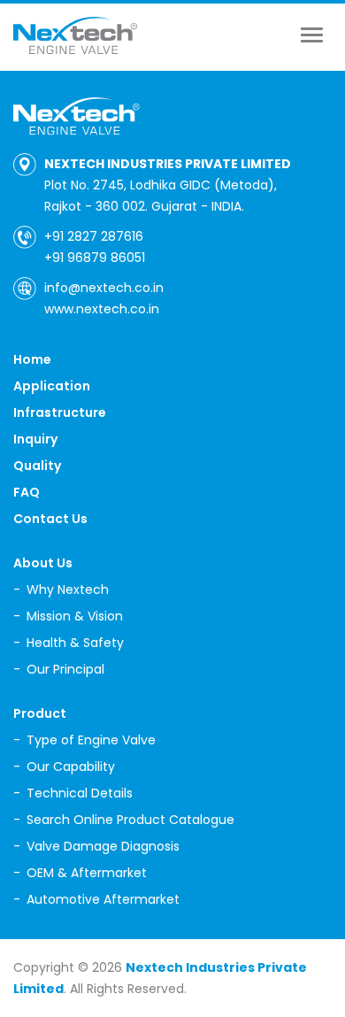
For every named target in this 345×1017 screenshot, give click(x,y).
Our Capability (71, 766)
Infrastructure (59, 412)
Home (32, 359)
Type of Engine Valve (91, 740)
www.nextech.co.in (101, 309)
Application (51, 386)
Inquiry (35, 439)
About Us (43, 563)
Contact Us (50, 519)
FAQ (26, 492)
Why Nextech (68, 589)
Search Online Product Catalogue (130, 819)
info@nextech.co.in (104, 288)
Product (39, 713)
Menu (316, 35)
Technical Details (80, 793)
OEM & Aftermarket (87, 873)
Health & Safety (75, 642)
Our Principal (65, 669)
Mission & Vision (75, 616)
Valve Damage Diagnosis (103, 846)
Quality (37, 465)
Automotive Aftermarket (103, 899)
